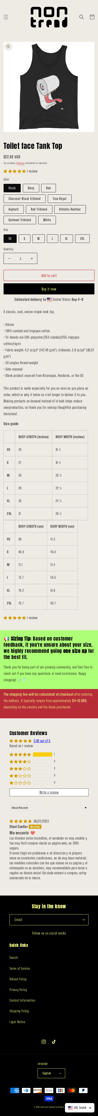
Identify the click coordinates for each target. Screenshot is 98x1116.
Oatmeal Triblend (20, 220)
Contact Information (22, 1000)
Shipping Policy (19, 1011)
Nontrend (44, 1107)
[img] (21, 821)
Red (48, 188)
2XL (82, 239)
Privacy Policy (18, 990)
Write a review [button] (49, 792)
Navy (31, 188)
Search (14, 958)
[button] (6, 17)
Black (12, 188)
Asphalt (14, 209)
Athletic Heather (70, 209)
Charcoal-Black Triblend (25, 199)
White (47, 220)
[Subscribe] (83, 919)
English (47, 1073)
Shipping (20, 163)
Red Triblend (39, 209)
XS (10, 239)
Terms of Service (20, 968)
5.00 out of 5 (42, 741)
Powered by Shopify (56, 1107)
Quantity (8, 249)
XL (66, 239)
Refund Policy (18, 979)
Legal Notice (17, 1022)
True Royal (60, 199)
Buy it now (49, 289)
